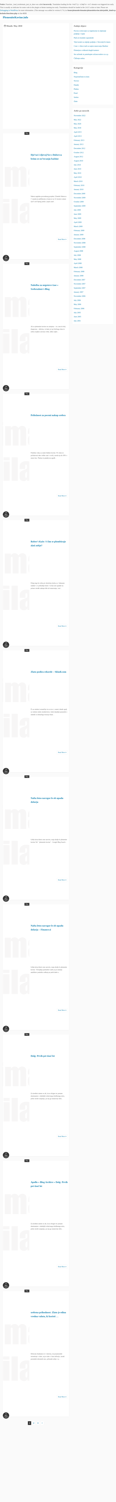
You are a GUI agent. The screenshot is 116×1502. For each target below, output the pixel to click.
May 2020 (77, 124)
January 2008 (78, 276)
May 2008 (77, 259)
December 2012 (79, 148)
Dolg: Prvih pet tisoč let (43, 1056)
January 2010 (78, 189)
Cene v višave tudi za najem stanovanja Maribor (91, 46)
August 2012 (78, 157)
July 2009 (77, 210)
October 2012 (79, 152)
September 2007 (79, 288)
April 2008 (78, 263)
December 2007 (79, 280)
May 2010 (77, 173)
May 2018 (77, 128)
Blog (27, 133)
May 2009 (77, 218)
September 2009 (79, 206)
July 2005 (77, 313)
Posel (76, 93)
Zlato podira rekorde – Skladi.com (48, 671)
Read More (61, 239)
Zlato (75, 101)
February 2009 (79, 230)
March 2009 (78, 226)
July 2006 (77, 300)
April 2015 (78, 132)
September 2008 (79, 247)
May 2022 (77, 120)
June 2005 (77, 317)
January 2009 (78, 235)
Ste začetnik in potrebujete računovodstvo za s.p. (91, 54)
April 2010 (78, 177)
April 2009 (78, 222)
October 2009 (79, 202)
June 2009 (77, 214)
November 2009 (79, 198)
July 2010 (77, 165)
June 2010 (77, 169)
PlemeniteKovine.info (15, 17)
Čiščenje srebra (79, 58)
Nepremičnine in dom (81, 77)
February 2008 (79, 271)
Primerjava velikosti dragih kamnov (86, 50)
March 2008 (78, 267)
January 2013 (78, 144)
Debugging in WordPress (9, 10)
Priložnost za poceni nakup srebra (48, 415)
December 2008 (79, 239)
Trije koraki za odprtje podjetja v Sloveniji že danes (92, 42)
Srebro (76, 97)
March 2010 (78, 181)
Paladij (76, 85)
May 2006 (77, 304)
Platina (76, 89)
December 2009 (79, 194)
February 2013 (79, 140)
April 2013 (78, 136)
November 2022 (79, 116)
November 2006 (79, 296)
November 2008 (79, 243)
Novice (76, 81)
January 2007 (78, 292)
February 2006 (79, 308)
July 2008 (77, 255)
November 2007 (79, 284)
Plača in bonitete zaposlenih (84, 38)
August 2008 (78, 251)
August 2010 (78, 161)
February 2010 (79, 185)
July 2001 (77, 321)
